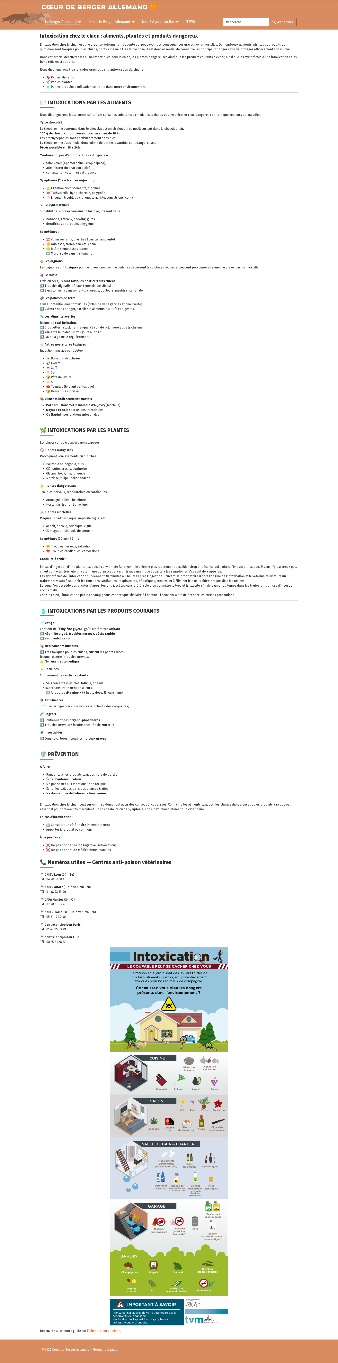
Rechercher (284, 22)
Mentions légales (105, 1349)
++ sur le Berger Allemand (109, 22)
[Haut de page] (331, 1356)
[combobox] (246, 22)
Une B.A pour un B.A (158, 22)
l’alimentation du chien (103, 1331)
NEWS (190, 22)
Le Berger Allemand (61, 22)
